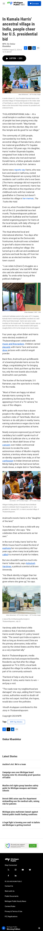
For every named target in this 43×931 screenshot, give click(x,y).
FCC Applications (11, 916)
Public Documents (11, 896)
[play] (3, 928)
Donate (35, 3)
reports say (19, 170)
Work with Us (9, 891)
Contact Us (9, 886)
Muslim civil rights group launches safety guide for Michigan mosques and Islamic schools (20, 788)
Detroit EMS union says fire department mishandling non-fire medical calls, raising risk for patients (20, 801)
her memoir (28, 198)
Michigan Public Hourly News (15, 901)
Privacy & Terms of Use (13, 911)
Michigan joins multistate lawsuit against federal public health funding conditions (20, 813)
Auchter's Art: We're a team (14, 764)
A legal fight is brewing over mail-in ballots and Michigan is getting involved (21, 823)
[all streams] (40, 928)
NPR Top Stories (16, 722)
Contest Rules (10, 906)
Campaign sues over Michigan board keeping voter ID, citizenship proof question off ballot (21, 775)
